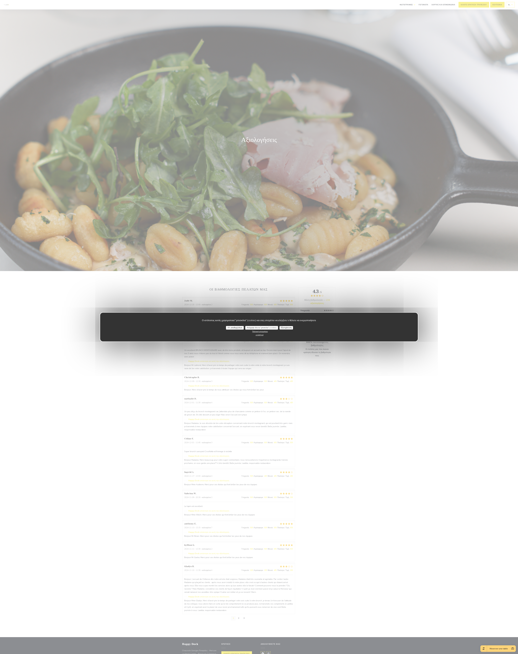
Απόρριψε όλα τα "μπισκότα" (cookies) (262, 327)
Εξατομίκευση (286, 327)
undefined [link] (259, 335)
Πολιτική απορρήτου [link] (260, 331)
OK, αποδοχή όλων (234, 327)
